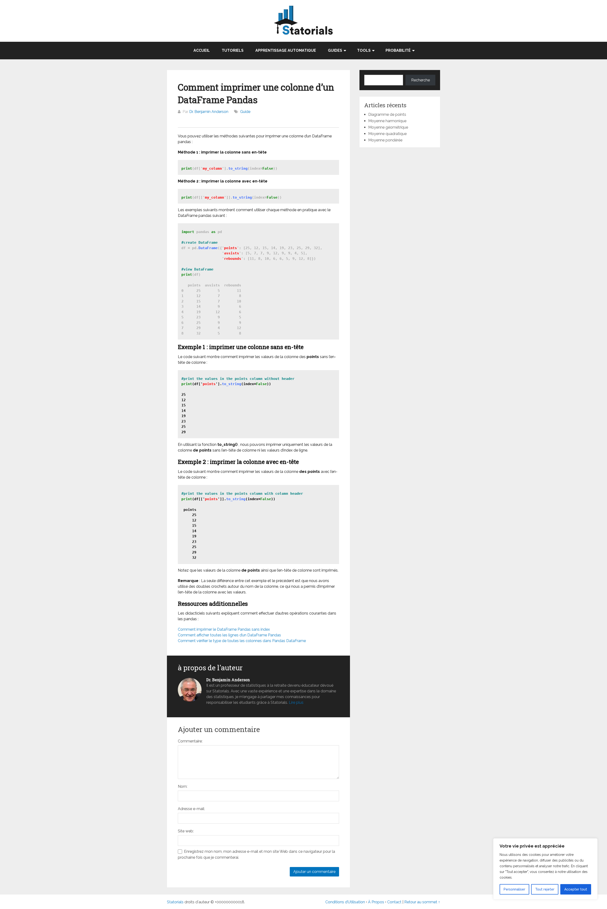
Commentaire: (190, 741)
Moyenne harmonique (387, 121)
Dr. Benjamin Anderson (208, 111)
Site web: (186, 831)
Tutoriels (233, 50)
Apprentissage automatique (285, 50)
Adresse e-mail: (191, 808)
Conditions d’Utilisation (345, 902)
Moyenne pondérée (385, 140)
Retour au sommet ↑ (422, 902)
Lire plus (296, 702)
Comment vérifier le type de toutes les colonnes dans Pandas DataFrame (242, 641)
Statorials (175, 902)
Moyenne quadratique (387, 133)
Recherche (420, 80)
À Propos (376, 902)
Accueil (201, 50)
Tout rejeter (544, 889)
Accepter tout (575, 889)
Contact (394, 902)
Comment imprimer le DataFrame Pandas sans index (224, 629)
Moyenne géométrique (388, 127)
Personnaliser (514, 889)
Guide (245, 111)
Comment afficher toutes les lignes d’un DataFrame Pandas (229, 635)
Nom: (182, 786)
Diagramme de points (387, 114)
